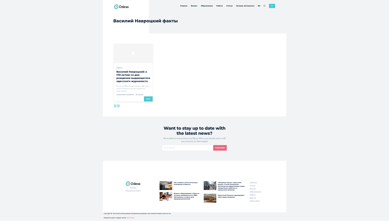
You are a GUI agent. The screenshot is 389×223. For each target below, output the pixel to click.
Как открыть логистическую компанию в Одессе (186, 183)
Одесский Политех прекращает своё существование (231, 196)
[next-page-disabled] (118, 105)
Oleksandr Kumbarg (125, 95)
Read (148, 99)
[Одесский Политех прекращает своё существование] (210, 198)
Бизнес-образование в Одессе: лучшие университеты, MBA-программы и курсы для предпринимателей (186, 196)
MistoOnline (130, 218)
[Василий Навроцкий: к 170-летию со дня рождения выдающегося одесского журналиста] (133, 53)
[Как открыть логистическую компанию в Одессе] (166, 185)
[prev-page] (115, 105)
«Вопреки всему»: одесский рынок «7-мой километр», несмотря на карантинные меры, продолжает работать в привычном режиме (231, 186)
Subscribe (220, 148)
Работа (119, 68)
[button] (264, 6)
